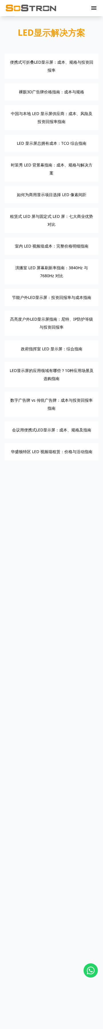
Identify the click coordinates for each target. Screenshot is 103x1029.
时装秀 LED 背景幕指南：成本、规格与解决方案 (51, 169)
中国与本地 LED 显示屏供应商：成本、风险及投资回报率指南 (51, 117)
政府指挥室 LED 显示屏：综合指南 (51, 348)
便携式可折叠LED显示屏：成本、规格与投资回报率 (51, 66)
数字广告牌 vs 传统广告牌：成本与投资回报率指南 (51, 404)
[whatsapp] (91, 970)
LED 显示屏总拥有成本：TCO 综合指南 (51, 143)
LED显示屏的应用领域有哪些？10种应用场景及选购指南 (52, 374)
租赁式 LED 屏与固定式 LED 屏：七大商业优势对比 (51, 220)
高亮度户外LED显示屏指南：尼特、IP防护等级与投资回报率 (51, 323)
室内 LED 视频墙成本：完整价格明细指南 (51, 246)
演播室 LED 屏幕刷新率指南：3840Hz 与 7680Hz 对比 (51, 271)
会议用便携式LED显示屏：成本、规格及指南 (51, 430)
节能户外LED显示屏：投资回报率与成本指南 (51, 297)
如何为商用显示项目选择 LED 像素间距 (51, 194)
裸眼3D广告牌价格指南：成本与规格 (51, 92)
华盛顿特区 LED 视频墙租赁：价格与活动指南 (51, 451)
